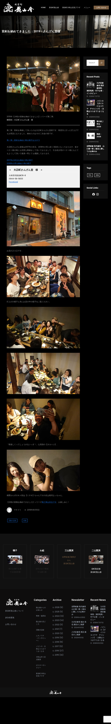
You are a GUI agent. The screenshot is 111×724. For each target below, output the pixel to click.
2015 (57, 655)
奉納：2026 (99, 135)
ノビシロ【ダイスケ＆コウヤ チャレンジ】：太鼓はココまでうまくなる (95, 107)
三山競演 (69, 550)
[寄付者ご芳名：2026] (91, 123)
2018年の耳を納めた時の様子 (19, 163)
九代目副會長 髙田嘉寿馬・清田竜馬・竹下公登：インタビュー (95, 88)
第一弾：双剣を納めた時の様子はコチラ (23, 140)
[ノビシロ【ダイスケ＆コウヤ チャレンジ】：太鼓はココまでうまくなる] (91, 103)
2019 (57, 637)
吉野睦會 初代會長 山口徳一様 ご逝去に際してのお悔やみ (95, 149)
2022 (57, 624)
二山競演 (96, 550)
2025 (57, 611)
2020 (57, 633)
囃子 (15, 550)
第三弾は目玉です (49, 502)
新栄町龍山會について (14, 611)
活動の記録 (12, 520)
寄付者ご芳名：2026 (100, 124)
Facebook (13, 182)
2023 (57, 620)
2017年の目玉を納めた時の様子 (20, 160)
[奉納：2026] (91, 136)
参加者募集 (9, 617)
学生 (89, 175)
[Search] (101, 63)
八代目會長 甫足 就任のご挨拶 (79, 633)
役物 (24, 520)
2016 (57, 650)
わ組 (42, 550)
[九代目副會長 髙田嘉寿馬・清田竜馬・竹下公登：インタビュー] (91, 85)
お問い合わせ (101, 7)
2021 (57, 629)
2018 (57, 642)
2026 (57, 607)
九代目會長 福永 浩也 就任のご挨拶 (79, 623)
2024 (57, 616)
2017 (57, 646)
